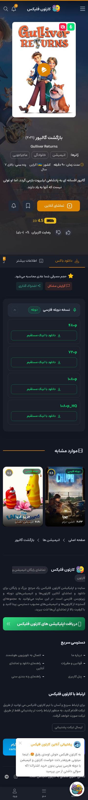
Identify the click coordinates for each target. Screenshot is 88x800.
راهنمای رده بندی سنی (26, 676)
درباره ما (76, 655)
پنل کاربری (75, 676)
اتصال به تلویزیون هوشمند (23, 655)
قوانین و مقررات (71, 663)
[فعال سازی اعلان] (13, 205)
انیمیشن (59, 155)
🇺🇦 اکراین (35, 165)
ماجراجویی (20, 155)
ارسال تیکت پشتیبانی (68, 727)
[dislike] (58, 232)
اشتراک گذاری (27, 286)
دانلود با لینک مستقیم (41, 335)
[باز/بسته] (14, 310)
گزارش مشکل (56, 286)
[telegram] (7, 777)
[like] (68, 232)
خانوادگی (40, 155)
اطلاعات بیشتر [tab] (27, 261)
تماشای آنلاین (54, 206)
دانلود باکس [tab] (63, 261)
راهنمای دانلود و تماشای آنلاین (26, 665)
